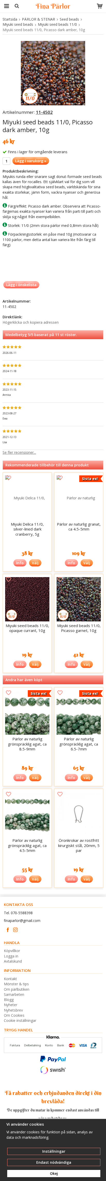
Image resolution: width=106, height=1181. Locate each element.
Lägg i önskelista (21, 284)
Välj (35, 562)
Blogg (9, 999)
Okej (54, 1173)
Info (20, 562)
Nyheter (10, 1004)
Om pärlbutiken (16, 989)
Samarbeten (14, 994)
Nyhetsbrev (13, 1010)
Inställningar (53, 1151)
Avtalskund (13, 961)
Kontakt (10, 978)
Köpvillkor (12, 950)
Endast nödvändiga (53, 1162)
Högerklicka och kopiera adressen (31, 322)
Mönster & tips (16, 983)
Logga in (11, 956)
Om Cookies (14, 1015)
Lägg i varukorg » (30, 160)
